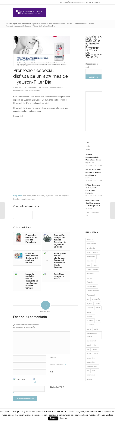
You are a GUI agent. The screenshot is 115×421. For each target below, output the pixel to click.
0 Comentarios (31, 87)
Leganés (65, 196)
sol (88, 371)
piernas (94, 349)
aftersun (90, 239)
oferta (89, 329)
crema (95, 269)
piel (33, 199)
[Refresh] (34, 382)
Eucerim (40, 196)
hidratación (96, 299)
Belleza (91, 24)
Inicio (19, 24)
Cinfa (89, 269)
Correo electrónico (58, 365)
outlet (96, 329)
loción (98, 308)
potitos (96, 353)
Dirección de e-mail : (92, 65)
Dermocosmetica (80, 24)
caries (95, 265)
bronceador (91, 257)
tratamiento (91, 375)
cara (34, 196)
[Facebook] (18, 2)
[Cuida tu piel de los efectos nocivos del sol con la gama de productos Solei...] (2, 210)
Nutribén (90, 321)
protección (90, 362)
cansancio (90, 261)
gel (88, 299)
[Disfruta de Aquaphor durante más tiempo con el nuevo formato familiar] (112, 210)
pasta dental (91, 341)
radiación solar (92, 366)
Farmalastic (91, 295)
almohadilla (91, 248)
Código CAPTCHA (57, 387)
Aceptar (53, 418)
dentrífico (90, 274)
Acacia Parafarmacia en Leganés (26, 90)
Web (51, 372)
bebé (88, 252)
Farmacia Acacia (93, 291)
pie (95, 345)
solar (93, 371)
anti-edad (27, 196)
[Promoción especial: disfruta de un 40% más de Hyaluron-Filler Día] (41, 51)
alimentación (91, 244)
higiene (89, 303)
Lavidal (97, 303)
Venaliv (89, 379)
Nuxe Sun (90, 325)
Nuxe (98, 321)
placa (89, 353)
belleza (95, 252)
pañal (89, 345)
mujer (89, 312)
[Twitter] (23, 2)
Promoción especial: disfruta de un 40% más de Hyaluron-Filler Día (47, 24)
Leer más (64, 418)
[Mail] (14, 2)
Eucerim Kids (91, 286)
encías (89, 278)
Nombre (53, 358)
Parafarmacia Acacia (22, 199)
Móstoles (90, 316)
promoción (90, 358)
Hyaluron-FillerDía (53, 196)
